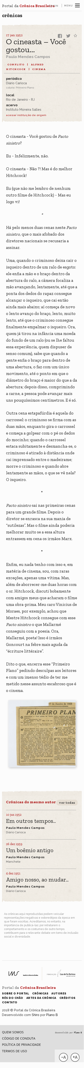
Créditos (67, 998)
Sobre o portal (15, 993)
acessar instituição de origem (26, 115)
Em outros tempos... (31, 821)
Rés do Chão (12, 998)
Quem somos (13, 1032)
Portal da (28, 6)
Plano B (52, 1015)
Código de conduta (18, 1038)
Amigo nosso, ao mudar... (37, 880)
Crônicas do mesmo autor (31, 802)
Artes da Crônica (41, 998)
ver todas (67, 803)
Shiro (35, 1015)
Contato (9, 1002)
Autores (58, 993)
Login (53, 5)
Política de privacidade (21, 1044)
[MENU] (77, 5)
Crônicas (12, 15)
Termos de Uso (14, 1051)
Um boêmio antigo (29, 850)
